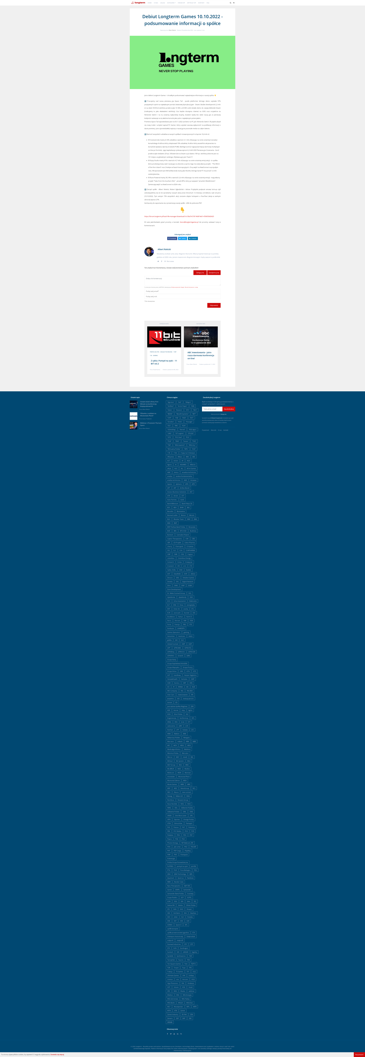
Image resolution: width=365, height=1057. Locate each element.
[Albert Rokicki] (149, 251)
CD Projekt (177, 543)
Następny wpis (200, 324)
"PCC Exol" (178, 437)
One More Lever (180, 816)
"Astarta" (179, 410)
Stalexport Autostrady (175, 936)
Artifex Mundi (184, 488)
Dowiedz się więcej (57, 1054)
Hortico (176, 683)
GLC (182, 640)
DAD (180, 570)
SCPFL (189, 897)
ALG (175, 468)
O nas (156, 3)
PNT (175, 855)
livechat (170, 730)
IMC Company (172, 691)
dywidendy (182, 597)
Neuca (176, 792)
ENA (174, 605)
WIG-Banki (171, 1003)
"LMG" (169, 433)
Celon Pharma (190, 543)
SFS (168, 909)
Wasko (182, 991)
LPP (177, 730)
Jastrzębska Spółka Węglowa (177, 706)
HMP (192, 679)
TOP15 (193, 964)
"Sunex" (185, 441)
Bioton (183, 515)
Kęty (183, 710)
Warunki (213, 430)
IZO (178, 699)
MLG (188, 761)
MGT (177, 757)
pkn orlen (177, 847)
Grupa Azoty (171, 660)
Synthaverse (181, 956)
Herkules (184, 679)
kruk (182, 722)
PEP (191, 835)
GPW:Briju (171, 652)
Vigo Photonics (172, 983)
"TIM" (169, 445)
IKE (187, 687)
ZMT (183, 1018)
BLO (168, 519)
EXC (194, 613)
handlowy (177, 675)
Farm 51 (189, 617)
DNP (183, 585)
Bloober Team (179, 519)
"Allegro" (188, 402)
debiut (193, 574)
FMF (185, 621)
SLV (182, 917)
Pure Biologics (185, 870)
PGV (183, 839)
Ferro (169, 621)
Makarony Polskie (173, 738)
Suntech (170, 952)
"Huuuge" (189, 422)
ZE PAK (184, 1014)
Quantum (170, 878)
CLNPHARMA (190, 550)
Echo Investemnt (180, 601)
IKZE (193, 687)
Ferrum (177, 621)
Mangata (186, 738)
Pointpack (184, 855)
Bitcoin (191, 515)
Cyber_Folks (171, 570)
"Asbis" (169, 410)
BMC (188, 519)
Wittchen (189, 1003)
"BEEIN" (170, 414)
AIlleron (192, 465)
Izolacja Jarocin (188, 699)
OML (184, 812)
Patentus (191, 827)
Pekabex (170, 835)
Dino (169, 585)
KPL (193, 718)
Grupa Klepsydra (173, 667)
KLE (187, 714)
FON (191, 621)
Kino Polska (178, 714)
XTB (175, 1011)
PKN (168, 847)
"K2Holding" (171, 429)
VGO (193, 979)
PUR (175, 870)
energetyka (191, 605)
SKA (185, 913)
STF (185, 944)
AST (191, 492)
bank (182, 500)
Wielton (170, 995)
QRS (190, 874)
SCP (182, 897)
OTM (169, 823)
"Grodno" (170, 422)
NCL (194, 788)
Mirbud (170, 761)
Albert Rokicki (172, 30)
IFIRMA (180, 687)
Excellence (171, 617)
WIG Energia (187, 995)
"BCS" (195, 410)
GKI (176, 640)
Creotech (170, 566)
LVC (192, 730)
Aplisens (179, 484)
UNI (183, 975)
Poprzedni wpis (164, 324)
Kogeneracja (171, 718)
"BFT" (194, 414)
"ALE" (180, 402)
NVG (182, 804)
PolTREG (170, 866)
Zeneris (170, 1018)
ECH (168, 601)
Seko (188, 901)
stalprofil (180, 940)
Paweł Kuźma (156, 369)
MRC (188, 784)
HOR (169, 683)
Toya (183, 968)
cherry (169, 546)
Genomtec (171, 636)
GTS (194, 671)
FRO (184, 624)
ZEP (177, 1018)
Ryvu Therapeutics (174, 886)
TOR (168, 968)
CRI (178, 566)
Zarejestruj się (214, 273)
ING (182, 691)
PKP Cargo (177, 851)
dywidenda (171, 597)
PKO (185, 847)
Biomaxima (181, 511)
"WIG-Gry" (192, 445)
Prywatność (205, 430)
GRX (181, 671)
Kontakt (201, 3)
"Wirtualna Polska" (174, 449)
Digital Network (187, 582)
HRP (184, 683)
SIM (168, 913)
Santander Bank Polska (175, 894)
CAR (187, 539)
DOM (190, 585)
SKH (168, 917)
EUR (168, 613)
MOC (179, 769)
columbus (170, 558)
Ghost (192, 1046)
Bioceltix (170, 511)
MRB (182, 784)
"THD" (194, 441)
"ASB (192, 406)
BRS (175, 531)
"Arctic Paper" (182, 406)
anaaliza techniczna (189, 472)
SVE (178, 952)
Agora (169, 465)
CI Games (190, 546)
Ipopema (170, 699)
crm (184, 566)
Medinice (187, 749)
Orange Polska (188, 819)
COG (182, 554)
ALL (182, 468)
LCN (186, 726)
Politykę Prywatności (216, 418)
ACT (168, 461)
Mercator (185, 753)
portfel (193, 866)
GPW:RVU (170, 656)
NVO (189, 804)
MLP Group (171, 765)
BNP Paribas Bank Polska (176, 527)
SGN (174, 909)
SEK (182, 901)
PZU (195, 870)
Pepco (169, 839)
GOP (190, 644)
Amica (176, 472)
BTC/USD (183, 531)
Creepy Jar (188, 562)
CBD (193, 539)
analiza (169, 476)
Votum (176, 987)
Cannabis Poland (183, 535)
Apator (169, 484)
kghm (190, 710)
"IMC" (176, 426)
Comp (179, 562)
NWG (169, 808)
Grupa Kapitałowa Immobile (177, 663)
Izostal (169, 702)
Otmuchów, (178, 823)
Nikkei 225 (179, 796)
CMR (175, 554)
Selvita (180, 905)
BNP (175, 523)
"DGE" (184, 418)
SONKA (169, 925)
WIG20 (180, 1003)
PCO (186, 831)
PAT (183, 827)
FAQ (208, 3)
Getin (190, 636)
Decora (170, 578)
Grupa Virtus (172, 671)
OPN (169, 819)
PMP (169, 855)
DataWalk (177, 574)
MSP (168, 788)
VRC (168, 991)
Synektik (170, 956)
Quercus (181, 878)
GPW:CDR (191, 652)
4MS (187, 457)
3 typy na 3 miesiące (188, 453)
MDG (182, 745)
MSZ (175, 788)
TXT (188, 972)
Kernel (176, 710)
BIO (188, 507)
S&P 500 (187, 886)
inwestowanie (183, 695)
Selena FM (171, 905)
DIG (177, 582)
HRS (191, 683)
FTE (190, 624)
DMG (176, 585)
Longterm (139, 1046)
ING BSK (190, 691)
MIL (192, 757)
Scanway (190, 894)
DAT (168, 574)
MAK (184, 734)
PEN (178, 835)
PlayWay (188, 851)
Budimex (193, 531)
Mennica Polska (172, 753)
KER (168, 710)
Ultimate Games (173, 975)
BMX (168, 523)
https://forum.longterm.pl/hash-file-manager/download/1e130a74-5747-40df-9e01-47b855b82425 (179, 216)
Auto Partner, (172, 500)
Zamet (182, 1011)
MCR (175, 745)
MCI (168, 745)
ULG (194, 972)
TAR (190, 956)
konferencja (184, 718)
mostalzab (171, 777)
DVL (189, 593)
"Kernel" (182, 429)
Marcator (170, 741)
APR (193, 484)
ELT (168, 605)
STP (191, 944)
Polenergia (171, 858)
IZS (176, 702)
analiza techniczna (166, 352)
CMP (169, 554)
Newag (169, 796)
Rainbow (190, 878)
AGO (188, 461)
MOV (185, 780)
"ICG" (169, 426)
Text (185, 964)
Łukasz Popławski (147, 419)
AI (175, 465)
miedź (185, 757)
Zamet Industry (172, 1014)
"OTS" (169, 437)
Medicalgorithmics (174, 749)
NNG (188, 796)
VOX (183, 987)
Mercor (170, 757)
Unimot (170, 979)
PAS (168, 827)
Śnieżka (190, 917)
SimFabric (176, 913)
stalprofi (170, 940)
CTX (191, 566)
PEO (184, 835)
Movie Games (172, 784)
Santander (187, 890)
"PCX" (188, 437)
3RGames (170, 457)
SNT (175, 921)
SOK (187, 921)
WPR (194, 1007)
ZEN (191, 1014)
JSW (192, 706)
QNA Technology (180, 874)
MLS (180, 765)
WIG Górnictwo (172, 999)
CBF (168, 543)
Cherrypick (179, 546)
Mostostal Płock (184, 777)
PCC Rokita (177, 831)
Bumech (170, 535)
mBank (179, 741)
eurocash (177, 613)
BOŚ (168, 531)
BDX (175, 507)
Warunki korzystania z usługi (191, 287)
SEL (195, 901)
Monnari (188, 773)
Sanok (169, 890)
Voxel (190, 987)
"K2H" (184, 426)
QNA (169, 874)
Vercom (185, 979)
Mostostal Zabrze (173, 780)
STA (193, 933)
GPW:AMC (177, 648)
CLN (180, 550)
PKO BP (193, 847)
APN (186, 484)
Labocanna (171, 726)
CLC (174, 550)
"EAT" (192, 418)
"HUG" (180, 422)
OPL (191, 816)
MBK (187, 741)
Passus (176, 827)
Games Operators (173, 632)
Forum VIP (181, 3)
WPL (188, 1007)
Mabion (176, 734)
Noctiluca (170, 800)
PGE (176, 839)
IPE (192, 695)
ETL (192, 609)
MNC (187, 765)
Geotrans (181, 636)
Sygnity (194, 952)
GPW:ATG (187, 648)
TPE (190, 968)
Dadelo (188, 570)
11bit (174, 352)
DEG (177, 578)
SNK (168, 921)
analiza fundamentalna (184, 476)
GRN (188, 656)
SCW (169, 901)
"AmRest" (170, 406)
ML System (180, 761)
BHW (182, 507)
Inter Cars (170, 695)
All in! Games (191, 468)
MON (179, 773)
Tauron (180, 960)
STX (168, 948)
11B (151, 355)
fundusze (170, 628)
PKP (168, 851)
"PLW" (169, 441)
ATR (168, 496)
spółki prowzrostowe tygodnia (178, 933)
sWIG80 (185, 952)
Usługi (162, 3)
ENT (168, 609)
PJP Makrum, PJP (187, 843)
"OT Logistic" (179, 433)
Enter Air (177, 609)
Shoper (189, 909)
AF (182, 461)
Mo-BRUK (170, 769)
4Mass (180, 457)
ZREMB (169, 1022)
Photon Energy (172, 843)
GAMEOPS (181, 628)
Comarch (170, 562)
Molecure (170, 773)
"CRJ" (176, 418)
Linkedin (194, 238)
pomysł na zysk (154, 352)
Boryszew (192, 527)
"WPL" (186, 449)
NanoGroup (185, 788)
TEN (188, 960)
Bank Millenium (172, 504)
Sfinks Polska (190, 905)
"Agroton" (170, 402)
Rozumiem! (359, 1055)
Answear (193, 480)
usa (177, 979)
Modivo (187, 769)
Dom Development (174, 589)
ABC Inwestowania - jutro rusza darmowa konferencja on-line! (201, 355)
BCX (168, 507)
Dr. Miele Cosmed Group (176, 593)
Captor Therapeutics (174, 539)
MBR (194, 741)
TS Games (179, 972)
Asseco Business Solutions (176, 492)
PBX (168, 831)
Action (176, 461)
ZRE (190, 1018)
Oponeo (177, 819)
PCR (192, 831)
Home (150, 3)
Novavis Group (183, 800)
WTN (169, 1011)
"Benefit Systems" (182, 414)
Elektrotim (193, 601)
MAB (169, 734)
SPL (186, 925)
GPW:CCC (181, 652)
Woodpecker (178, 1007)
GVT (168, 675)
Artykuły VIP (191, 3)
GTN (188, 671)
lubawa (185, 730)
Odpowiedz (214, 305)
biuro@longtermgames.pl (189, 222)
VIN (183, 983)
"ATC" (188, 410)
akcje (169, 468)
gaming (155, 355)
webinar (191, 991)
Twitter (183, 238)
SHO (181, 909)
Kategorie (170, 3)
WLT (168, 1007)
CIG (168, 550)
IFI (174, 687)
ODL (176, 808)
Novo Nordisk (172, 804)
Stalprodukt (191, 936)
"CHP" (169, 418)
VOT (168, 987)
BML (195, 519)
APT (168, 488)
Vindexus (191, 983)
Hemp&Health (172, 679)
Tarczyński (171, 960)
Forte (169, 624)
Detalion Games (188, 578)
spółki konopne (172, 929)
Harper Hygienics (190, 675)
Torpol (176, 968)
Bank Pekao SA (187, 504)
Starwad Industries (174, 944)
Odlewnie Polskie (173, 812)
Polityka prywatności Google (177, 287)
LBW (180, 726)
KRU (176, 722)
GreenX (180, 656)
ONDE (169, 816)
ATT (183, 496)
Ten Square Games (174, 964)
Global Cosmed (172, 644)
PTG (168, 870)
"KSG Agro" (193, 429)
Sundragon (184, 948)
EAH (191, 597)
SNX (181, 921)
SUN (175, 948)
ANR (185, 480)
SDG (175, 901)
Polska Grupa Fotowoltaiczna (177, 862)
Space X (178, 925)
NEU (168, 792)
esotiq (185, 609)
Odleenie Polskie (187, 808)
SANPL (177, 890)
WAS (175, 991)
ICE (168, 687)
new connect (186, 792)
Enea (181, 605)
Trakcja (169, 972)
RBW (169, 882)
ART (175, 488)
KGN (169, 714)
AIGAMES (183, 465)
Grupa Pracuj (187, 667)
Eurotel (186, 613)
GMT (183, 644)
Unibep (191, 975)
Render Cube (178, 882)
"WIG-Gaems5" (180, 445)
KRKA (169, 722)
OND (191, 812)
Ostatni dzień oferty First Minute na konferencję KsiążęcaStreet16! (149, 404)
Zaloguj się (200, 273)
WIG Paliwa (186, 999)
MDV (189, 745)
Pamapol (189, 823)
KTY (189, 722)
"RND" (177, 441)
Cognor (190, 554)
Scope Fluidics (172, 897)
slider (176, 917)
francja (177, 624)
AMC (169, 472)
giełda (169, 640)
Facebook (173, 238)
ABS (193, 457)
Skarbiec (193, 913)
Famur (180, 617)
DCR (185, 574)
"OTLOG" (191, 433)
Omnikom (178, 1046)
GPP (168, 648)
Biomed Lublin (172, 515)
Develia (170, 582)
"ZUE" (194, 449)
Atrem (176, 496)
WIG (177, 995)
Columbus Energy (184, 558)
